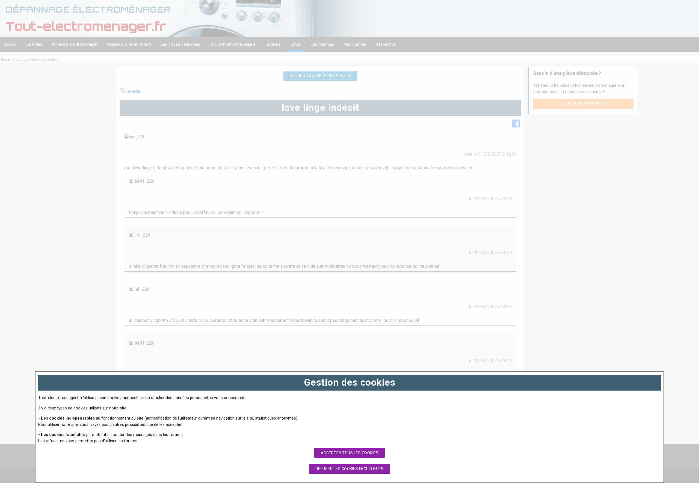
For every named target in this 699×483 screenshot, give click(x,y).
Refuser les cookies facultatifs (350, 469)
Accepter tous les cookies (349, 453)
